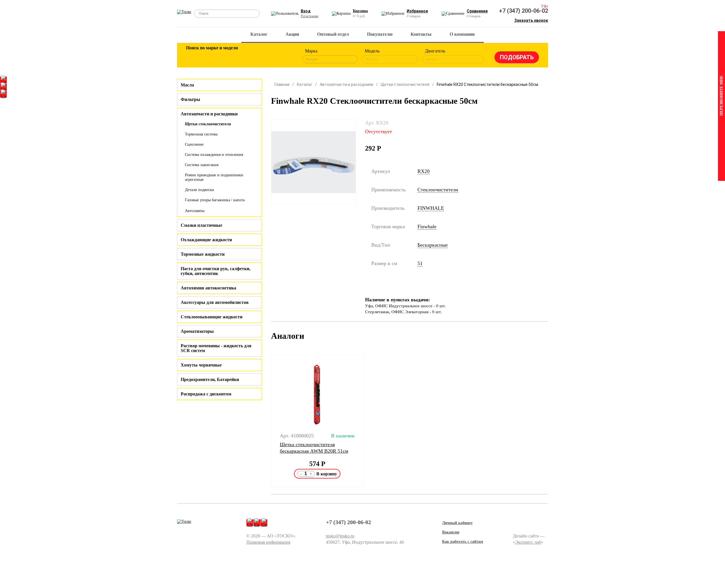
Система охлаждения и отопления (214, 155)
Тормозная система (201, 134)
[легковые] (193, 56)
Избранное (417, 11)
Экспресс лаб (528, 542)
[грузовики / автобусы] (230, 56)
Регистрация (309, 16)
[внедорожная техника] (267, 56)
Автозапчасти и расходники (346, 84)
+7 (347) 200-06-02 (523, 10)
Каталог (258, 34)
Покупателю (380, 34)
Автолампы (194, 211)
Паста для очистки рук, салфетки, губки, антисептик (215, 271)
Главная (281, 84)
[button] (267, 421)
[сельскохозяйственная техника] (248, 56)
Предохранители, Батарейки (210, 379)
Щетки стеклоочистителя (208, 124)
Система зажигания (201, 165)
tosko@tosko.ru (340, 535)
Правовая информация (268, 542)
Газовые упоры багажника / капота (215, 200)
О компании (462, 34)
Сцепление (194, 144)
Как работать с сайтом (462, 541)
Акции (292, 34)
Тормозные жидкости (203, 254)
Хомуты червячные (201, 365)
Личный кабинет (457, 523)
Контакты (421, 34)
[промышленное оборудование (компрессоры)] (285, 56)
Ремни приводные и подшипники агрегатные (214, 177)
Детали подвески (199, 190)
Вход (306, 11)
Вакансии (450, 532)
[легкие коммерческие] (211, 56)
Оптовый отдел (333, 34)
